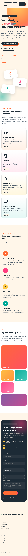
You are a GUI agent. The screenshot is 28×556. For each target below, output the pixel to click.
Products (3, 522)
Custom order (5, 528)
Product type (6, 467)
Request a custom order (9, 43)
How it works (4, 524)
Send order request (10, 493)
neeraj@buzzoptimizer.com (8, 538)
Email (4, 460)
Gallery (3, 526)
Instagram (4, 540)
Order (22, 4)
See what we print (8, 49)
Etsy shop (4, 542)
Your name (5, 453)
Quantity (5, 474)
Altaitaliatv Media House (10, 4)
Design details (7, 480)
